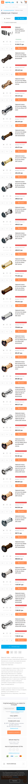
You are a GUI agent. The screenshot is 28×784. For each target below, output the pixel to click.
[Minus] (2, 48)
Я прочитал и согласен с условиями (15, 712)
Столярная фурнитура (9, 10)
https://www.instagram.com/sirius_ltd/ (13, 749)
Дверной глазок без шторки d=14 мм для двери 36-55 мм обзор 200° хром (21, 365)
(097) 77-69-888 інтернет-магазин (15, 723)
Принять (14, 780)
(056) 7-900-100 (15, 725)
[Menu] (2, 2)
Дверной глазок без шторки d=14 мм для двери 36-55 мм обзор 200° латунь (21, 442)
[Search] (2, 6)
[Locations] (17, 2)
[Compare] (10, 42)
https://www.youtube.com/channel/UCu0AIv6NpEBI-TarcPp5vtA (17, 749)
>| (19, 652)
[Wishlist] (7, 42)
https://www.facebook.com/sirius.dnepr (10, 749)
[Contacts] (21, 2)
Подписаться (21, 708)
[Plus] (11, 48)
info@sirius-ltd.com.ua (14, 753)
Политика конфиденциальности (17, 711)
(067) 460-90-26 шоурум (14, 726)
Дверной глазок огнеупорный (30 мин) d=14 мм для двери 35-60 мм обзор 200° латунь (20, 416)
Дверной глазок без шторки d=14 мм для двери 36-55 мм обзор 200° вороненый (21, 339)
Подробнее (15, 776)
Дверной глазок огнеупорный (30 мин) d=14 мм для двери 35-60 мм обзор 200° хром (20, 468)
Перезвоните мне (14, 728)
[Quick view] (4, 42)
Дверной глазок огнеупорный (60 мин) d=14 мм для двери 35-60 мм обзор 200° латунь (20, 622)
